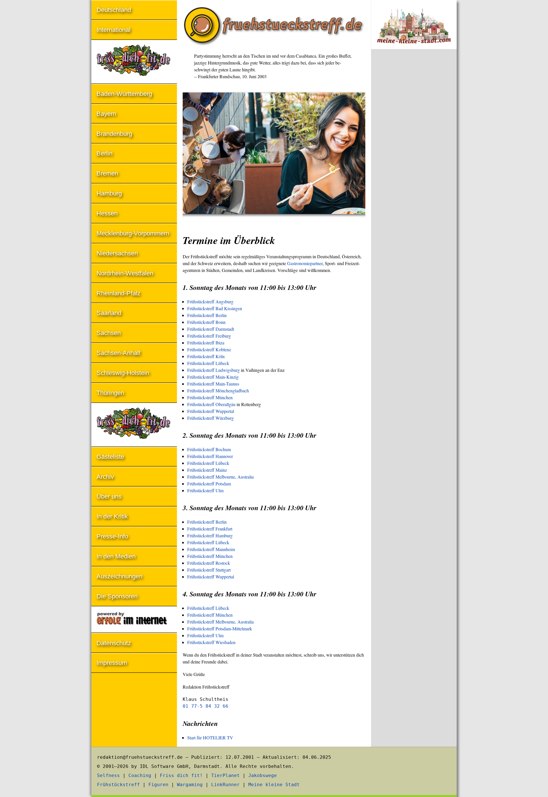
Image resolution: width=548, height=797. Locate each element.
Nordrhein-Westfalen (124, 273)
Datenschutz (113, 643)
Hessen (107, 213)
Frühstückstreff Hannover (210, 456)
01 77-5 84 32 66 (205, 706)
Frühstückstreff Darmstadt (210, 329)
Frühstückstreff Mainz (207, 470)
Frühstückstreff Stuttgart (209, 570)
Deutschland (113, 9)
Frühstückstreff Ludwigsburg (213, 370)
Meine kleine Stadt (274, 784)
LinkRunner (225, 784)
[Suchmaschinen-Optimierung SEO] (134, 620)
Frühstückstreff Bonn (206, 322)
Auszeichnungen (119, 576)
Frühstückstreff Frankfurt (209, 529)
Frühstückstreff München (210, 397)
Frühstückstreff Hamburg (210, 535)
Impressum (111, 662)
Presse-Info (112, 536)
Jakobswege (262, 775)
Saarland (108, 312)
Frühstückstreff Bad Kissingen (214, 308)
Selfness (108, 775)
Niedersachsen (117, 253)
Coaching (139, 775)
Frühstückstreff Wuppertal (210, 411)
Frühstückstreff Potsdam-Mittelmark (219, 628)
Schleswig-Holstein (122, 372)
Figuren (158, 784)
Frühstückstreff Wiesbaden (211, 642)
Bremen (107, 173)
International (113, 29)
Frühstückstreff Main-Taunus (213, 384)
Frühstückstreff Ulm (205, 490)
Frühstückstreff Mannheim (211, 549)
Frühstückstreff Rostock (208, 563)
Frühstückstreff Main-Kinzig (213, 377)
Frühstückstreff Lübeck (208, 363)
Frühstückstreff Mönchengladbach (218, 391)
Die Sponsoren (117, 596)
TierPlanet (225, 775)
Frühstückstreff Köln (206, 356)
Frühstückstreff (118, 784)
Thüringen (110, 392)
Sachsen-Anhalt (118, 352)
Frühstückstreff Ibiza (205, 343)
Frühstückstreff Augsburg (210, 301)
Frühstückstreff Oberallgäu (211, 404)
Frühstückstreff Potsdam (209, 484)
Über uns (109, 496)
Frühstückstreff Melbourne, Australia (220, 477)
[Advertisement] (414, 147)
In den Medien (116, 556)
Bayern (106, 113)
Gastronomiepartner (305, 263)
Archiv (105, 476)
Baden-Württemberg (124, 93)
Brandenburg (114, 133)
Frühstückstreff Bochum (209, 449)
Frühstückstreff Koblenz (209, 349)
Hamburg (109, 193)
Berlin (104, 153)
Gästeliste (110, 456)
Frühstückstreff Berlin (207, 315)
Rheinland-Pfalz (118, 293)
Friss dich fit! (181, 775)
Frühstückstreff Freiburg (209, 336)
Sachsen (108, 332)
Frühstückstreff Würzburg (210, 418)
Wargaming (190, 784)
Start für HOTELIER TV (210, 737)
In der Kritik (112, 516)
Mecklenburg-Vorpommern (132, 233)
